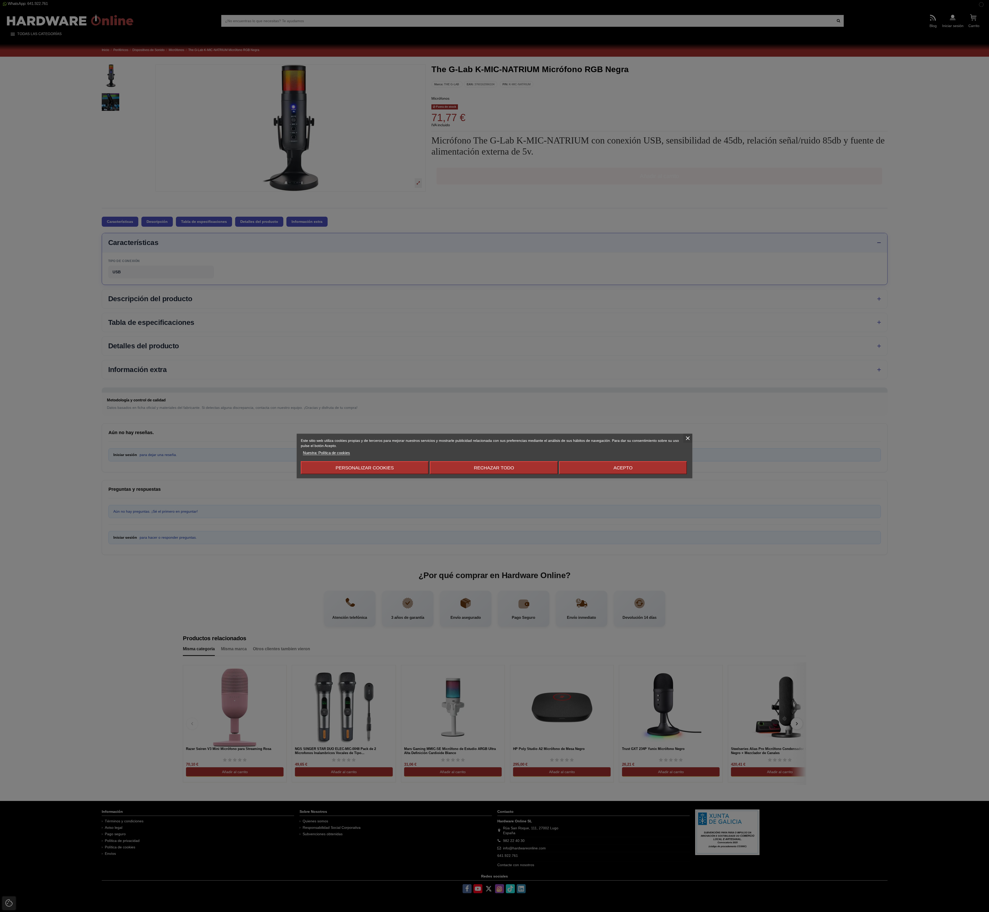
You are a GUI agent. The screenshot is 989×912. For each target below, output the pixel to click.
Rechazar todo (494, 467)
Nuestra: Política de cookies (326, 453)
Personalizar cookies (365, 467)
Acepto (623, 467)
